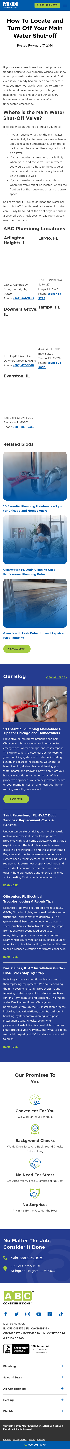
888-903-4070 (48, 5)
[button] (65, 5)
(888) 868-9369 (24, 427)
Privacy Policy (20, 1440)
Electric (8, 1411)
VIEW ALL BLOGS (17, 649)
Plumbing (9, 1366)
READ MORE (16, 799)
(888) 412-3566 (23, 365)
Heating (8, 1400)
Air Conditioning (14, 1389)
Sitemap (41, 1440)
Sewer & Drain (12, 1377)
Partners (7, 1440)
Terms (32, 1440)
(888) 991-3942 (23, 298)
